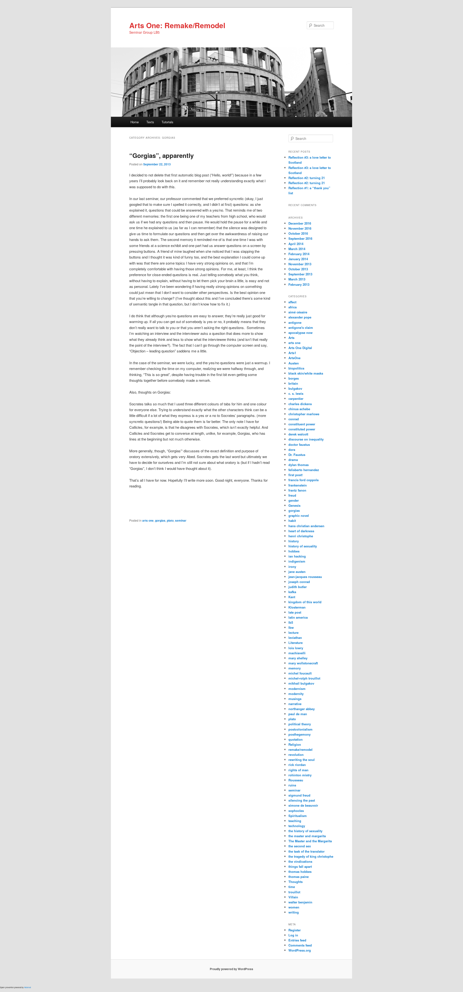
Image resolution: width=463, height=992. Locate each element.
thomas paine (298, 876)
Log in (293, 935)
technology (296, 825)
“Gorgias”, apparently (161, 155)
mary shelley (297, 658)
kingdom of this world (304, 602)
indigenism (296, 561)
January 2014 (298, 259)
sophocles (296, 810)
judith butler (297, 586)
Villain (293, 897)
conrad (293, 419)
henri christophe (300, 536)
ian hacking (297, 556)
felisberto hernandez (303, 469)
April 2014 (295, 243)
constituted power (301, 429)
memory (294, 668)
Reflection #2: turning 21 (306, 177)
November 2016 (299, 228)
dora (291, 449)
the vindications (300, 861)
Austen (293, 363)
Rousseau (295, 780)
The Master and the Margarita (310, 841)
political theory (299, 724)
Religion (294, 744)
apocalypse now (300, 332)
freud (292, 495)
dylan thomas (298, 464)
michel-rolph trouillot (304, 678)
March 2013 (296, 279)
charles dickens (300, 404)
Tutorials (167, 122)
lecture (293, 632)
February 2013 (298, 284)
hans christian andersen (306, 526)
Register (294, 930)
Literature (295, 642)
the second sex (299, 846)
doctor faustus (299, 444)
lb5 (290, 622)
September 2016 (300, 238)
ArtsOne (294, 358)
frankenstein (297, 485)
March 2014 (296, 248)
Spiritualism (297, 815)
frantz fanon (297, 490)
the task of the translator (306, 851)
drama (293, 459)
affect (292, 302)
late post (294, 612)
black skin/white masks (305, 373)
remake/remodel (300, 749)
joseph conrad (299, 581)
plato (170, 520)
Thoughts (295, 881)
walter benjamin (300, 902)
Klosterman (297, 607)
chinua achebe (299, 409)
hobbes (294, 551)
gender (293, 500)
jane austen (297, 571)
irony (292, 566)
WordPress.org (299, 950)
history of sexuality (302, 546)
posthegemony (299, 734)
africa (292, 307)
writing (293, 912)
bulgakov (295, 388)
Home (134, 122)
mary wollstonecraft (303, 663)
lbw (291, 627)
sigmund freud (299, 795)
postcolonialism (300, 729)
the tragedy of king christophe (310, 856)
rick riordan (297, 764)
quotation (295, 739)
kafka (292, 592)
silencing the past (301, 800)
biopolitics (296, 368)
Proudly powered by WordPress (231, 969)
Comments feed (300, 945)
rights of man (298, 770)
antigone (294, 322)
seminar (180, 520)
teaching (294, 820)
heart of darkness (301, 531)
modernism (297, 688)
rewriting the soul (301, 759)
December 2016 (299, 223)
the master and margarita (307, 836)
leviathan (295, 637)
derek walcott (298, 434)
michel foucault (300, 673)
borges (293, 378)
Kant (291, 597)
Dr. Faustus (296, 454)
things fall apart (300, 866)
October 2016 (298, 233)
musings (294, 698)
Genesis (294, 505)
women (293, 907)
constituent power (301, 424)
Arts (291, 337)
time (291, 886)
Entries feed (297, 940)
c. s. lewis (295, 393)
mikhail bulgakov (301, 683)
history (293, 541)
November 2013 (299, 264)
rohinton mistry (300, 775)
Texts (150, 122)
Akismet (27, 987)
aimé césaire (297, 312)
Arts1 (292, 352)
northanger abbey (301, 709)
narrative (294, 703)
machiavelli (297, 653)
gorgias (160, 520)
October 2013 (298, 269)
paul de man (297, 714)
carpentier (295, 398)
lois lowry (295, 648)
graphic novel (298, 515)
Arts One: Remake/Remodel (177, 25)
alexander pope (299, 317)
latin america (298, 617)
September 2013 (300, 274)
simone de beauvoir (303, 805)
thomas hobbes (300, 871)
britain (293, 383)
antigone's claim (300, 327)
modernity (296, 693)
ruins (292, 785)
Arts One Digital (300, 347)
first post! (295, 475)
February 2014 (298, 254)
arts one (148, 520)
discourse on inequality (306, 439)
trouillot (294, 892)
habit (292, 520)
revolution (296, 754)
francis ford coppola (303, 480)
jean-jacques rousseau (305, 576)
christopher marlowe (303, 414)
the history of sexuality (305, 831)
